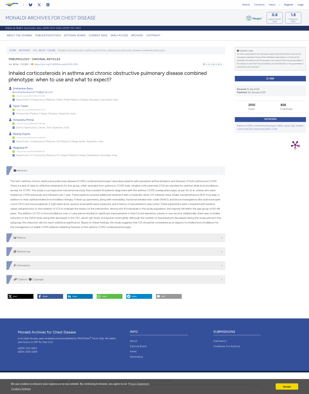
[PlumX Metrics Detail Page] (295, 144)
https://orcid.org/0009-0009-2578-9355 (31, 124)
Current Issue (98, 35)
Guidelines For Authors (226, 346)
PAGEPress (83, 338)
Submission (220, 340)
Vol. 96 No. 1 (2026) (44, 50)
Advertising (136, 356)
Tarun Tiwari (20, 106)
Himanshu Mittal (23, 119)
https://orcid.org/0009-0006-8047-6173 (31, 110)
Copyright (153, 35)
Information (23, 265)
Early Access (119, 35)
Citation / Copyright (30, 279)
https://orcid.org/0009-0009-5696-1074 (31, 151)
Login (301, 4)
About (133, 340)
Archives (137, 35)
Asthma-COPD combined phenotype (256, 125)
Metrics (21, 237)
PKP (36, 342)
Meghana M (20, 147)
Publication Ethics (48, 35)
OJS (50, 342)
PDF (271, 78)
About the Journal (19, 35)
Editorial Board (75, 35)
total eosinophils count (265, 129)
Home (12, 50)
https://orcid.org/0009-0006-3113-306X (31, 96)
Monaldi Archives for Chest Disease (50, 18)
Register (288, 4)
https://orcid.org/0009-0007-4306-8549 (31, 137)
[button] (20, 296)
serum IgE (289, 125)
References (23, 251)
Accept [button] (287, 386)
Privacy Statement (138, 384)
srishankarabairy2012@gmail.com (34, 92)
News (272, 4)
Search (246, 4)
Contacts (259, 4)
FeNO (280, 125)
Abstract (22, 170)
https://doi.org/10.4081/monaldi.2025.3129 (56, 64)
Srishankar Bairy (22, 88)
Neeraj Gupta (21, 133)
